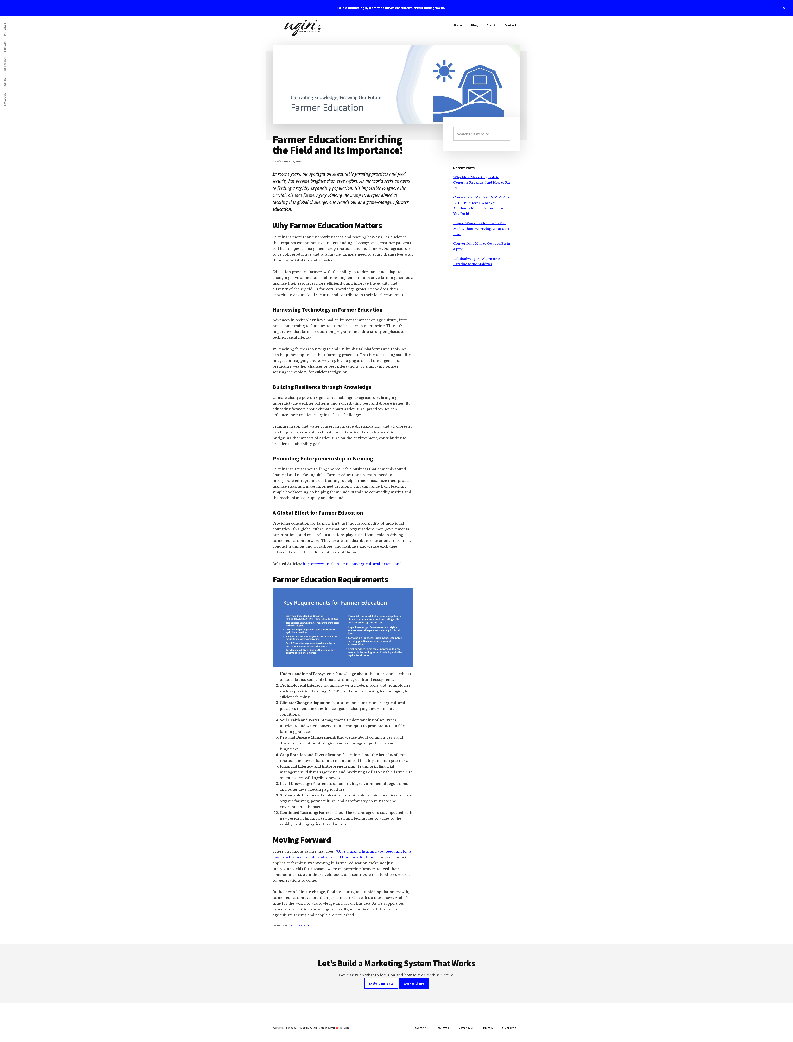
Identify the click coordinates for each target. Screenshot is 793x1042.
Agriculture (300, 925)
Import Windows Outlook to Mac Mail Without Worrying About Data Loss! (481, 228)
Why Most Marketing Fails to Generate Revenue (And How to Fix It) (481, 182)
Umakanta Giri (304, 28)
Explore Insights (381, 983)
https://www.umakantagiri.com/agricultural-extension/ (352, 564)
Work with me (414, 983)
